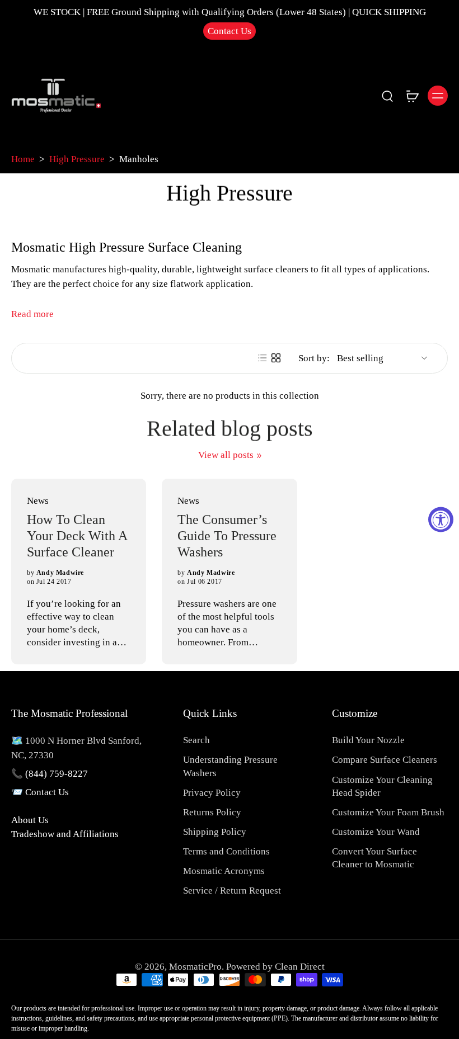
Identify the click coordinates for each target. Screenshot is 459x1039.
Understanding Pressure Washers (230, 766)
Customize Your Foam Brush (388, 812)
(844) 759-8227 (56, 773)
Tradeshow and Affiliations (65, 834)
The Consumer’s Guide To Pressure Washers (227, 536)
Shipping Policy (214, 832)
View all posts (226, 455)
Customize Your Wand (376, 832)
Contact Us (229, 31)
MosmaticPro (195, 966)
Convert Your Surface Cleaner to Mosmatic (374, 858)
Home (23, 159)
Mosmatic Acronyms (224, 871)
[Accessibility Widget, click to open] (440, 519)
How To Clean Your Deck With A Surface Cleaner (77, 536)
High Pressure (77, 159)
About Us (30, 820)
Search (196, 740)
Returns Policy (212, 812)
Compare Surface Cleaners (384, 759)
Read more (32, 314)
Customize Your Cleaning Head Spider (382, 786)
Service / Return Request (232, 890)
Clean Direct (300, 966)
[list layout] (262, 357)
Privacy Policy (212, 792)
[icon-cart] (412, 95)
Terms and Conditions (226, 851)
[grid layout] (276, 357)
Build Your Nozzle (368, 740)
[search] (387, 95)
